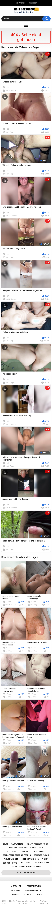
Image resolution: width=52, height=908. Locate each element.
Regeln (27, 894)
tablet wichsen (11, 859)
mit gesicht (26, 863)
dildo (5, 844)
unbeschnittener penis (17, 848)
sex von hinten (10, 863)
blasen (25, 851)
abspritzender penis (37, 844)
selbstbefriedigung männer (26, 867)
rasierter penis (36, 848)
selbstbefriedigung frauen (17, 855)
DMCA (39, 894)
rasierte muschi (41, 855)
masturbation (13, 851)
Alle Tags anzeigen (26, 872)
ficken (45, 859)
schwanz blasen (42, 863)
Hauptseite (15, 886)
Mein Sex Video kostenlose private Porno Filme (22, 902)
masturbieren (17, 844)
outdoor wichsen (30, 859)
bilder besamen (37, 851)
